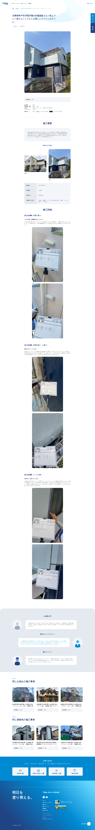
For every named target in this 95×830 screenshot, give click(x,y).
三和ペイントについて (47, 802)
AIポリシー (45, 817)
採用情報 (44, 808)
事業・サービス (46, 806)
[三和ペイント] (5, 3)
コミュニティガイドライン (47, 815)
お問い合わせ (45, 810)
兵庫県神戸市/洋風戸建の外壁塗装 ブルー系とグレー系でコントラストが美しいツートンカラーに (36, 8)
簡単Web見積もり (92, 28)
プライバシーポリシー (47, 813)
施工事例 (17, 8)
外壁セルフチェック (92, 18)
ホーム (44, 800)
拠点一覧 (44, 804)
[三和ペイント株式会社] (51, 792)
